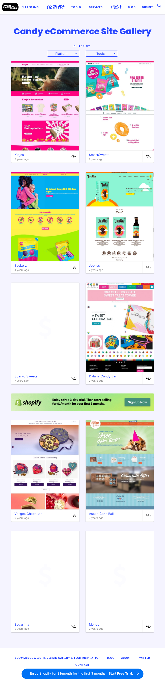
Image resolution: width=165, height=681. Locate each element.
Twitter (143, 658)
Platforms (30, 7)
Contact (82, 665)
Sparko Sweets (25, 376)
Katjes (19, 155)
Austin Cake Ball (101, 514)
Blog (132, 7)
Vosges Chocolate (28, 514)
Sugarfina (21, 624)
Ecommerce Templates (56, 7)
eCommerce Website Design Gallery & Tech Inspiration (58, 658)
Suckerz (20, 265)
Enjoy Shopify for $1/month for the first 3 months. (81, 673)
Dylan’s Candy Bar (103, 376)
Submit (147, 7)
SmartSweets (99, 155)
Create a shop (116, 7)
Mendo (94, 624)
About (126, 658)
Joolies (94, 265)
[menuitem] (31, 7)
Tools (76, 7)
